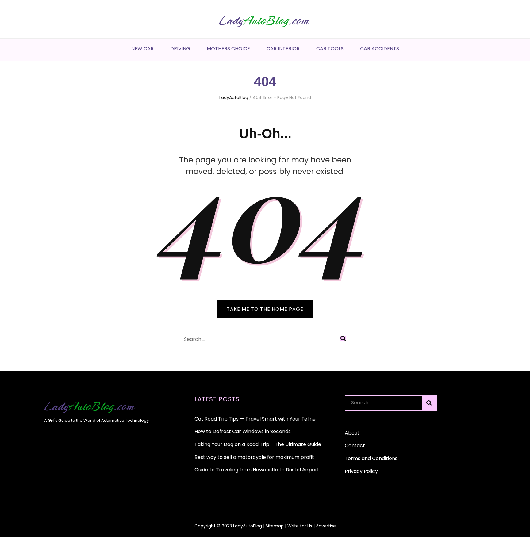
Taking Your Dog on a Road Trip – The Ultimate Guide (257, 444)
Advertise (326, 526)
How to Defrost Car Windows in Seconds (242, 431)
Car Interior (283, 48)
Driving (180, 48)
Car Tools (330, 48)
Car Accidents (379, 48)
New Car (142, 48)
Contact (355, 445)
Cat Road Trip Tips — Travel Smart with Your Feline (255, 418)
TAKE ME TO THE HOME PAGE (265, 309)
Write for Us (299, 526)
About (352, 432)
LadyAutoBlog (247, 526)
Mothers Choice (228, 48)
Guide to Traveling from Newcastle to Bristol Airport (256, 469)
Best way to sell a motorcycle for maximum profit (254, 457)
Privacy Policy (361, 471)
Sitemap (275, 526)
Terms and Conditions (371, 458)
